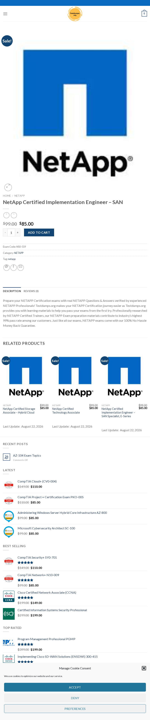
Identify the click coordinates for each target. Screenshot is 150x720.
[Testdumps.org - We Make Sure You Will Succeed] (75, 14)
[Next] (147, 393)
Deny (75, 698)
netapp (12, 259)
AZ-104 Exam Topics (27, 455)
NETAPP (19, 195)
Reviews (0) (31, 291)
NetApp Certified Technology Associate (66, 410)
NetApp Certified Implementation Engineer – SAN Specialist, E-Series (118, 412)
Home (7, 195)
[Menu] (5, 13)
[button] (144, 668)
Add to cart (39, 232)
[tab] (12, 291)
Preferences (75, 708)
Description (12, 291)
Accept (75, 687)
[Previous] (3, 393)
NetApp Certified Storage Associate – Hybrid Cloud (19, 410)
